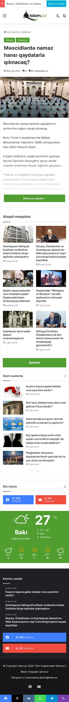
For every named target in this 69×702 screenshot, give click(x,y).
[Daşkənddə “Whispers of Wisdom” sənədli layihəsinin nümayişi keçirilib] (51, 278)
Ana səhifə (12, 32)
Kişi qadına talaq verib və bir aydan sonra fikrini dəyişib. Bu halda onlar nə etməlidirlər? (45, 439)
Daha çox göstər (33, 198)
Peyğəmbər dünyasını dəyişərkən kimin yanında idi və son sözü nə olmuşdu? (45, 456)
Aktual (9, 40)
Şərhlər (34, 362)
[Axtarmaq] (64, 17)
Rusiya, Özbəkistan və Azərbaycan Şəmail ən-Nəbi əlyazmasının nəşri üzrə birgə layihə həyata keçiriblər (51, 253)
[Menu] (4, 17)
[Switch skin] (58, 17)
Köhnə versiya (56, 3)
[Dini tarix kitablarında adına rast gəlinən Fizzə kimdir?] (13, 408)
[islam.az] (34, 15)
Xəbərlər (26, 32)
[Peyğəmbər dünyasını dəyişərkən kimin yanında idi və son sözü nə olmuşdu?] (13, 458)
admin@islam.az (48, 677)
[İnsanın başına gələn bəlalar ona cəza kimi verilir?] (13, 391)
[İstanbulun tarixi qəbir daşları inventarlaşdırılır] (18, 319)
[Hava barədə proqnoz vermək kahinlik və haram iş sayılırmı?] (13, 424)
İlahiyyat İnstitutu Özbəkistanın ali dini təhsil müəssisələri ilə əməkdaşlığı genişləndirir (49, 338)
